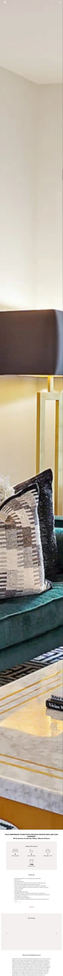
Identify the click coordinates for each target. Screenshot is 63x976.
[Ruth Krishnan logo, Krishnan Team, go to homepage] (5, 2)
